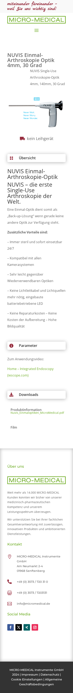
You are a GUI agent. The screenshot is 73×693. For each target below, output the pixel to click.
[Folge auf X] (18, 627)
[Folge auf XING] (27, 627)
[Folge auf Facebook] (10, 627)
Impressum (29, 674)
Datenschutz (50, 674)
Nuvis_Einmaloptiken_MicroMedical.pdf (36, 412)
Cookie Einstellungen (27, 679)
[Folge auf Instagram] (35, 627)
